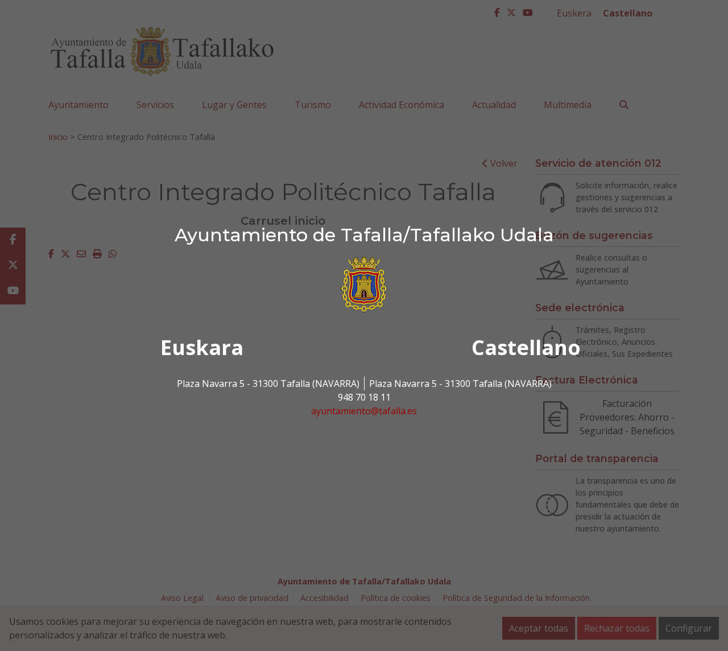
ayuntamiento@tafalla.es (364, 411)
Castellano (526, 347)
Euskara (201, 347)
